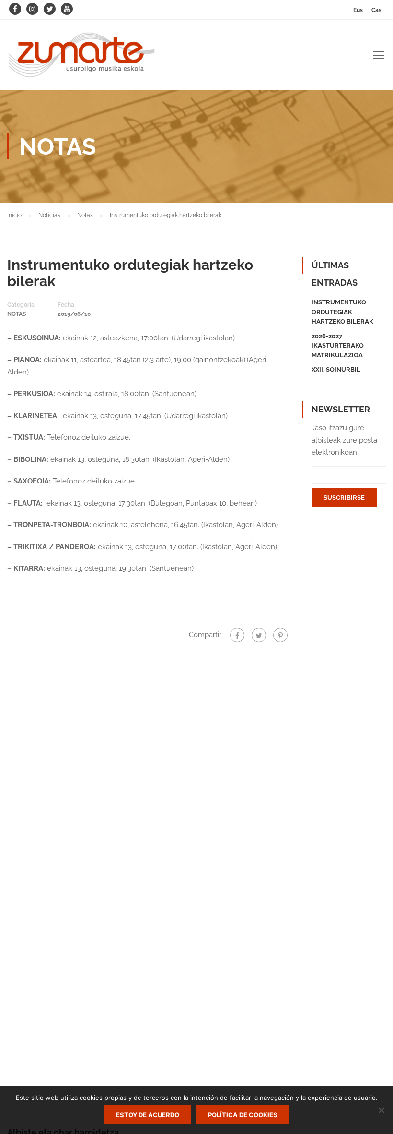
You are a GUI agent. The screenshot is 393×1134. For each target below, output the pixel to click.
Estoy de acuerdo (147, 1115)
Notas (16, 314)
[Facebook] (237, 635)
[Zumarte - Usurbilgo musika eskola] (81, 60)
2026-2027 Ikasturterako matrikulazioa (338, 345)
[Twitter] (259, 635)
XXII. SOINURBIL (336, 369)
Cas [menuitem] (376, 10)
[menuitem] (358, 9)
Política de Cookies (242, 1115)
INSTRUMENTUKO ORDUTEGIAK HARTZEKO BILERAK (342, 312)
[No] (381, 1110)
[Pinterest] (280, 635)
